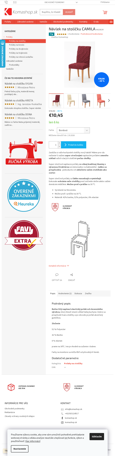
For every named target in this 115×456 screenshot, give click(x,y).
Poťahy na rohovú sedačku (21, 57)
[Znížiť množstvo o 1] (59, 146)
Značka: (59, 37)
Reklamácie (10, 412)
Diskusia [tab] (78, 293)
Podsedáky (14, 64)
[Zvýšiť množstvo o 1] (59, 143)
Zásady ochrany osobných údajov (20, 416)
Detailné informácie (57, 265)
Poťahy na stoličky (17, 41)
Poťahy (9, 37)
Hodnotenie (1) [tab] (65, 293)
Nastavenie (19, 448)
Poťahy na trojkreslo (18, 53)
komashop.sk (71, 418)
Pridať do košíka (75, 144)
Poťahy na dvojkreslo (18, 48)
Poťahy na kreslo (16, 44)
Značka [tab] (88, 293)
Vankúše (10, 68)
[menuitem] (8, 21)
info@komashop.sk (73, 409)
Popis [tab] (52, 293)
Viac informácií (32, 441)
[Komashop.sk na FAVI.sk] (24, 235)
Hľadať (69, 12)
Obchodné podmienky (54, 2)
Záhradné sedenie (14, 61)
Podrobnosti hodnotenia (92, 34)
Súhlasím (97, 436)
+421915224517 (72, 413)
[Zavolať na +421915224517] (9, 2)
